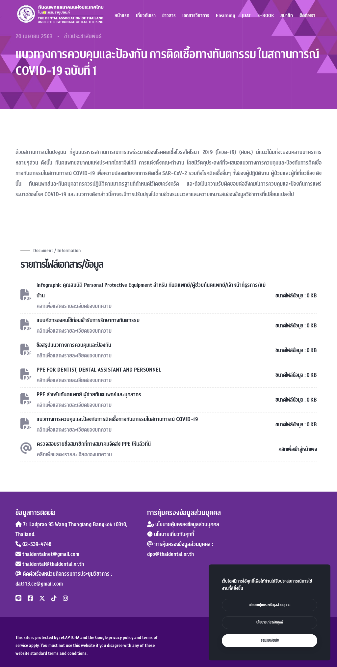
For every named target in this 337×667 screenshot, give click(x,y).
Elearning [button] (225, 15)
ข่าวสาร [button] (169, 15)
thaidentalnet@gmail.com (50, 554)
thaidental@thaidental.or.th (53, 564)
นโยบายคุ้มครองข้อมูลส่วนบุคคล (186, 525)
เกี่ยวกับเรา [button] (146, 15)
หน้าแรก (122, 15)
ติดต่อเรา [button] (307, 15)
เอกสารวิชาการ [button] (195, 15)
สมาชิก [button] (286, 15)
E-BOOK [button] (265, 15)
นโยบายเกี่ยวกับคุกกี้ (173, 534)
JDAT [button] (246, 15)
